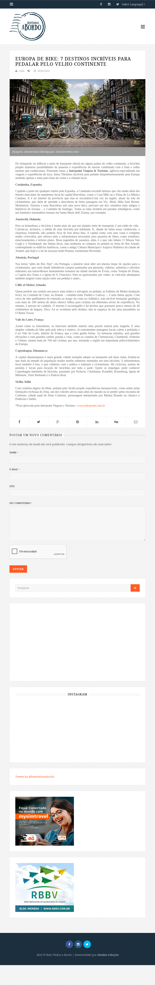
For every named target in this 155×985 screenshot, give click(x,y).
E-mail (14, 469)
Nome (13, 452)
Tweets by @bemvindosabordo (34, 776)
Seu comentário (20, 503)
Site (12, 486)
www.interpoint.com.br (91, 405)
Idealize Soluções (108, 955)
